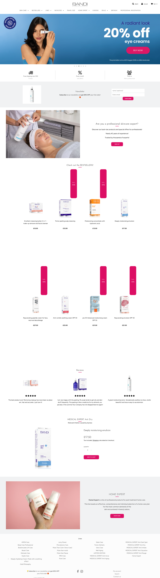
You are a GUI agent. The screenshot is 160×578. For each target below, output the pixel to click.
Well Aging (99, 550)
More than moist (62, 550)
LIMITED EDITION (99, 553)
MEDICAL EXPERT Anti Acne (99, 556)
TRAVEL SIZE (71, 10)
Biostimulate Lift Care (25, 548)
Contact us (117, 576)
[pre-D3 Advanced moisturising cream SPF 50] (95, 305)
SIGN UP (117, 144)
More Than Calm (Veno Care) (62, 548)
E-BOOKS (96, 10)
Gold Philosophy (25, 564)
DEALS (104, 10)
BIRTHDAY (114, 10)
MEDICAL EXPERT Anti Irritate (136, 548)
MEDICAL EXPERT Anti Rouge (136, 553)
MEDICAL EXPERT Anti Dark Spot (137, 542)
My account (117, 571)
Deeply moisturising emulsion (124, 221)
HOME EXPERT (83, 10)
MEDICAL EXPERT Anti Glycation (136, 550)
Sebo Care (99, 542)
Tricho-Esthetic (99, 545)
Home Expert (136, 556)
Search (117, 574)
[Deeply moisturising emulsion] (124, 208)
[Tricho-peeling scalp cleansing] (65, 208)
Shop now (117, 516)
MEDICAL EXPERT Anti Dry (136, 545)
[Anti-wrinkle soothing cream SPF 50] (65, 305)
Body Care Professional (25, 545)
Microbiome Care (62, 545)
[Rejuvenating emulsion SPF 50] (124, 305)
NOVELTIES (58, 10)
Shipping (96, 440)
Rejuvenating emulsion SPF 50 (124, 318)
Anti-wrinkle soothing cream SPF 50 (65, 318)
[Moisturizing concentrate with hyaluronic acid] (95, 208)
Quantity (86, 446)
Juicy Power (62, 542)
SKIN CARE (23, 10)
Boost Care (25, 550)
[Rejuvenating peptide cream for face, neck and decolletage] (35, 305)
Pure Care (62, 558)
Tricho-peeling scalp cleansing (65, 221)
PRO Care (62, 556)
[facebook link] (78, 572)
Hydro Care (25, 556)
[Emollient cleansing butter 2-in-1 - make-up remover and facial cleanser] (35, 208)
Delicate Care (25, 553)
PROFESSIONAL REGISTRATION (131, 10)
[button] (74, 66)
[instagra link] (81, 572)
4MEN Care (25, 542)
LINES (48, 10)
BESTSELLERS (36, 10)
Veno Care (99, 548)
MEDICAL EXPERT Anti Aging (99, 558)
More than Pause (62, 553)
